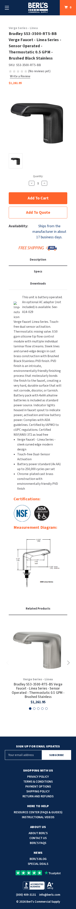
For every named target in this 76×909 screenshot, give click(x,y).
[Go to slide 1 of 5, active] (30, 708)
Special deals (38, 864)
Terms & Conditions (38, 782)
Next (68, 663)
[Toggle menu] (7, 7)
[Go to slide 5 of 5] (46, 708)
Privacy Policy (38, 777)
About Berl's (38, 833)
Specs (38, 271)
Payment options (38, 786)
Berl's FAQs (38, 843)
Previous (8, 663)
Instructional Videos (38, 817)
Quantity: (38, 176)
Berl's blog (38, 859)
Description (38, 260)
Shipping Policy (38, 791)
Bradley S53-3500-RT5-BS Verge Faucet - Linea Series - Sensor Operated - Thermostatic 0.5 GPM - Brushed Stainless (38, 690)
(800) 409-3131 (26, 895)
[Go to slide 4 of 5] (42, 708)
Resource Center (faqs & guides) (38, 812)
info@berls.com (49, 895)
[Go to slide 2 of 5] (34, 708)
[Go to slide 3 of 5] (38, 708)
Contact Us (38, 838)
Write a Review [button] (20, 76)
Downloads (38, 283)
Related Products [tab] (38, 608)
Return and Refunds (38, 796)
